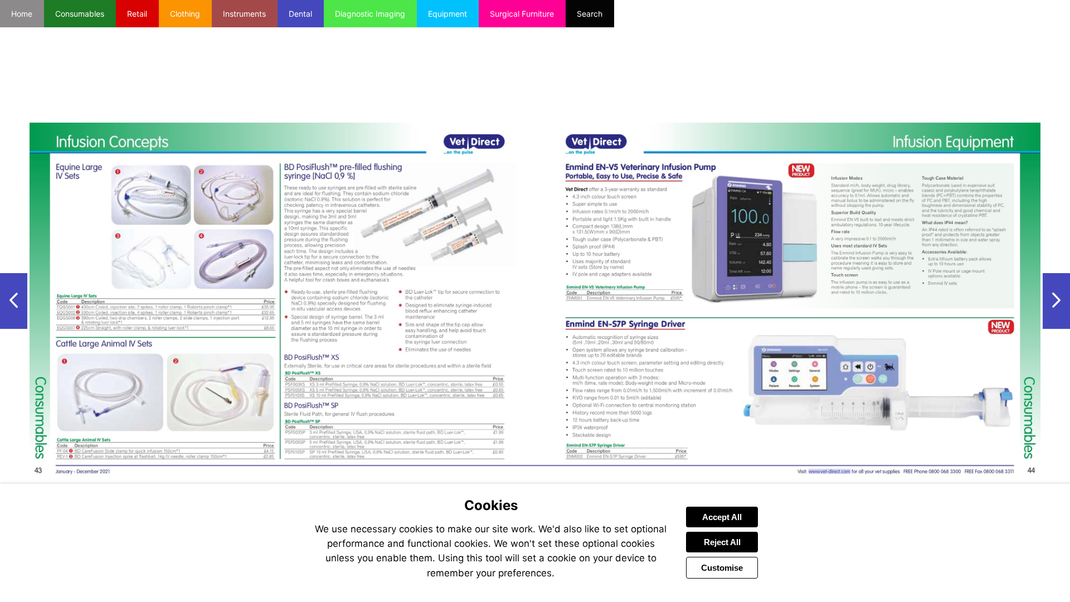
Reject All (722, 542)
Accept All (722, 517)
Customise (722, 567)
